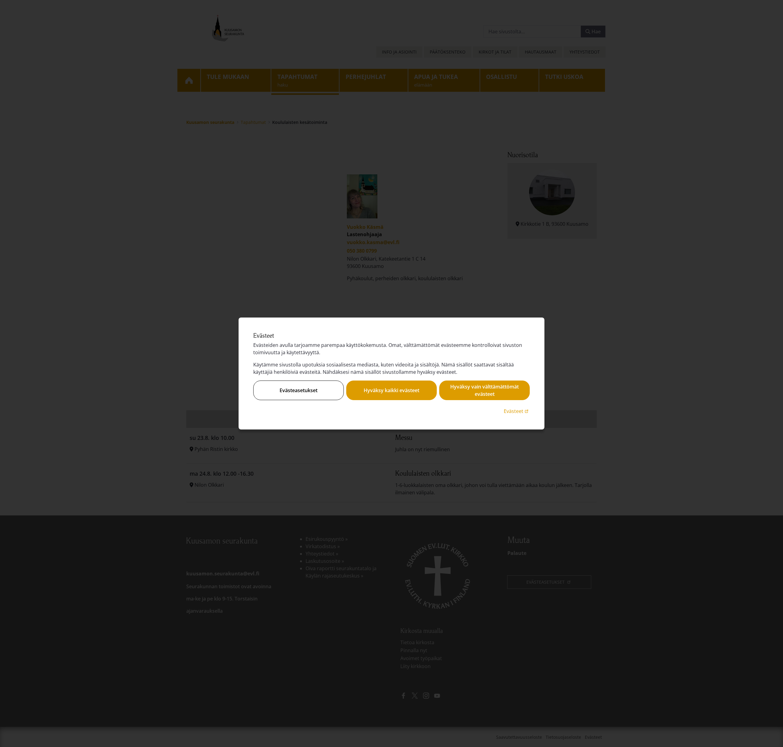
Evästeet (517, 410)
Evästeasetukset (298, 390)
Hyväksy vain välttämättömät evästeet (484, 390)
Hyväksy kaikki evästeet (391, 390)
